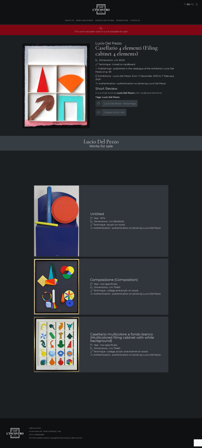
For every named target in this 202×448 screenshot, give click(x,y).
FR (192, 4)
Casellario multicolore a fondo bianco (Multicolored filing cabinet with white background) (122, 337)
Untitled (97, 214)
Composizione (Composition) (114, 280)
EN (188, 4)
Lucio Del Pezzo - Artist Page (120, 103)
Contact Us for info (114, 112)
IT (185, 4)
